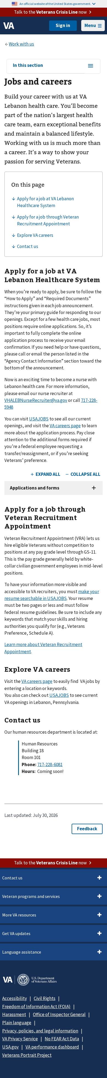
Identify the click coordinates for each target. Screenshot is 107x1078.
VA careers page (65, 426)
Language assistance (21, 952)
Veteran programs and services (31, 896)
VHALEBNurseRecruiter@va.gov (35, 400)
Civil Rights (44, 998)
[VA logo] (8, 25)
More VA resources (19, 915)
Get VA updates (16, 933)
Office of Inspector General (59, 1014)
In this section (28, 65)
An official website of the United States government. (55, 4)
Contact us (12, 877)
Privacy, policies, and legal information (40, 1031)
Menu (90, 25)
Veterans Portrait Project (27, 1055)
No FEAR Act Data (62, 1039)
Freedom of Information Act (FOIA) (36, 1007)
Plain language (16, 1023)
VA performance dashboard (52, 1047)
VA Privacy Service (20, 1039)
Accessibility (14, 998)
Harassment (14, 1014)
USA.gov (10, 1047)
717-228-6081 (50, 765)
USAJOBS (39, 419)
